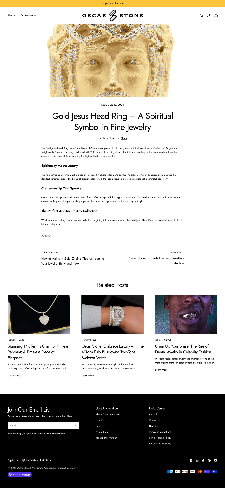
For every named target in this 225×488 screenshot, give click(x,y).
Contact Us (154, 420)
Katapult (153, 414)
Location (100, 420)
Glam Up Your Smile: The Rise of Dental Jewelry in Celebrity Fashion (183, 349)
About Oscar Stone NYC (108, 414)
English (11, 460)
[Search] (201, 15)
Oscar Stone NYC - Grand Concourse (36, 468)
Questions (154, 426)
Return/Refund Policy (160, 437)
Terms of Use (43, 433)
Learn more (14, 375)
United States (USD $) (37, 460)
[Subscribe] (75, 425)
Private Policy (102, 432)
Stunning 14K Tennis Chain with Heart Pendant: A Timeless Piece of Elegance (38, 352)
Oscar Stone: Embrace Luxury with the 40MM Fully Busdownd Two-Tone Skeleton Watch (112, 352)
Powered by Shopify (67, 468)
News (124, 138)
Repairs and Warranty (106, 437)
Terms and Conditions (160, 432)
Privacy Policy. (58, 433)
